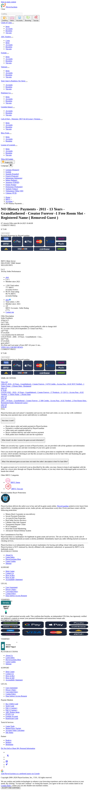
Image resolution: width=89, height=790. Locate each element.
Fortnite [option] (4, 53)
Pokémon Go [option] (6, 93)
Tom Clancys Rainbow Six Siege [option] (13, 81)
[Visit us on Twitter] (8, 757)
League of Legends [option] (8, 145)
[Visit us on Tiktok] (7, 765)
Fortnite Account (12, 716)
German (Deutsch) (12, 170)
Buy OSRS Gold (12, 704)
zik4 (7, 277)
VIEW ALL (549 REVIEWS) (12, 347)
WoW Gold (10, 706)
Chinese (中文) (11, 193)
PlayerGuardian (63, 506)
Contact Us (10, 573)
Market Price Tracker (13, 728)
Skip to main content (8, 2)
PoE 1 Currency (11, 708)
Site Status (9, 732)
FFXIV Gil (10, 714)
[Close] (11, 165)
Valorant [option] (4, 67)
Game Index (10, 557)
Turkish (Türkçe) (12, 189)
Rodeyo (8, 740)
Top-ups (9, 33)
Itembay (8, 742)
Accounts (9, 29)
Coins (8, 41)
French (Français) (12, 176)
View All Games (7, 159)
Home (8, 197)
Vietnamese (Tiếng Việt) (14, 191)
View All (4, 382)
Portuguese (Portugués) (14, 187)
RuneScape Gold (12, 718)
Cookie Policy (11, 594)
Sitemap (8, 563)
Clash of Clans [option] (6, 23)
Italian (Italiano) (11, 180)
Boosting (9, 31)
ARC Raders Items (12, 712)
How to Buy (10, 575)
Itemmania (9, 744)
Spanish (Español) (12, 174)
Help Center (10, 571)
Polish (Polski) (11, 185)
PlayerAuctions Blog (13, 559)
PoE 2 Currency (11, 710)
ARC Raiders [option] (6, 37)
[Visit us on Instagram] (7, 762)
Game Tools (10, 726)
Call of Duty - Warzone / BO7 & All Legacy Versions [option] (21, 119)
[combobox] (11, 14)
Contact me (10, 312)
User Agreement (11, 587)
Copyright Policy (12, 591)
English (8, 172)
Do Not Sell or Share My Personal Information (18, 748)
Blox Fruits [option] (5, 133)
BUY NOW (5, 233)
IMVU (8, 199)
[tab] (5, 19)
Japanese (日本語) (12, 182)
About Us (9, 555)
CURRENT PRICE (8, 225)
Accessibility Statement (14, 579)
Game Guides (11, 561)
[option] (47, 170)
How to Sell (10, 577)
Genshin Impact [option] (7, 107)
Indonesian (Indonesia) (14, 178)
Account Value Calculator (15, 730)
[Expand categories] (13, 23)
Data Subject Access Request (16, 596)
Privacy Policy (11, 589)
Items (8, 27)
